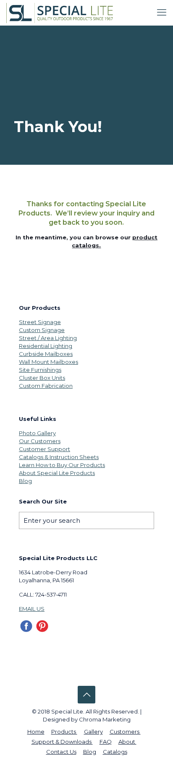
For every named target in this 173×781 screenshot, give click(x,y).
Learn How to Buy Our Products (62, 465)
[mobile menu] (162, 12)
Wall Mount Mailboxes (48, 361)
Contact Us (61, 751)
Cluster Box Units (42, 377)
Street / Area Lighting (48, 338)
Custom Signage (42, 330)
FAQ (106, 741)
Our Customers (39, 441)
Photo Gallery (37, 433)
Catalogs (115, 751)
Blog (25, 480)
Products (64, 731)
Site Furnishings (40, 369)
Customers (125, 731)
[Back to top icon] (86, 694)
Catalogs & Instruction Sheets (59, 457)
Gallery (93, 731)
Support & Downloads (62, 741)
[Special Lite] (61, 12)
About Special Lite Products (57, 473)
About (127, 741)
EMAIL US (32, 608)
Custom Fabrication (46, 385)
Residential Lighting (45, 345)
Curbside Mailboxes (46, 353)
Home (36, 731)
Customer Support (44, 449)
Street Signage (40, 322)
